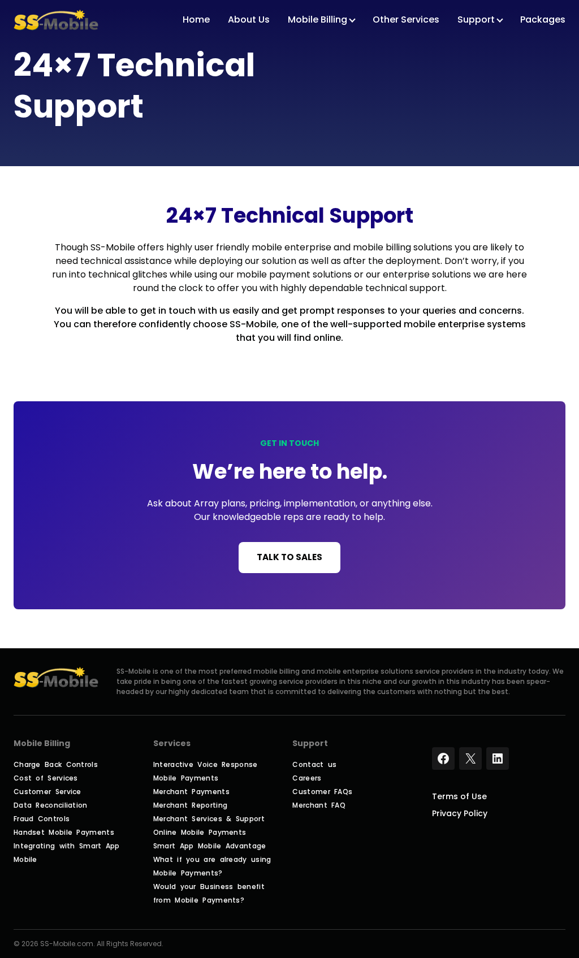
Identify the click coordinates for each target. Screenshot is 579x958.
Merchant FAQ (318, 805)
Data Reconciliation (51, 805)
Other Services (406, 20)
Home (196, 20)
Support (476, 20)
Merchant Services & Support (209, 818)
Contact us (314, 764)
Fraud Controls (42, 818)
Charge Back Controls (56, 764)
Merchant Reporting (190, 805)
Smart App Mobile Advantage (209, 846)
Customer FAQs (322, 791)
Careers (306, 778)
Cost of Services (46, 778)
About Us (249, 20)
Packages (542, 20)
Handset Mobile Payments (64, 832)
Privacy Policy (459, 813)
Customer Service (47, 791)
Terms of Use (459, 796)
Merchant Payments (191, 791)
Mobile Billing (317, 20)
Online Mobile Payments (200, 832)
